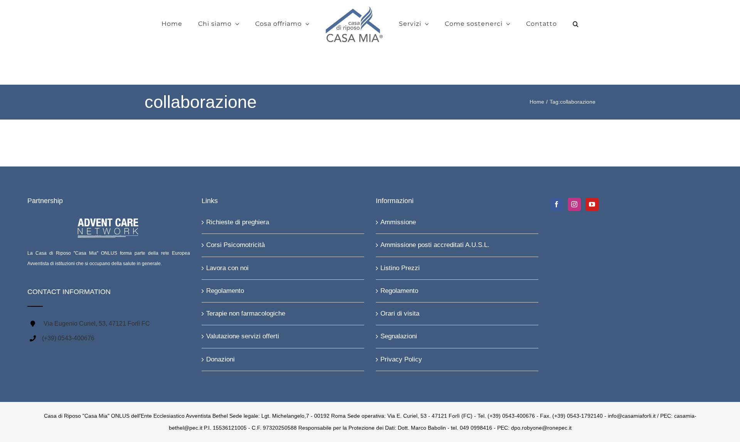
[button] (549, 24)
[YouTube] (592, 204)
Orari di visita (399, 313)
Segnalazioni (398, 336)
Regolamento (225, 290)
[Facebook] (556, 204)
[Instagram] (574, 204)
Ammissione (398, 222)
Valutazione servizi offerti (242, 336)
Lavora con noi (227, 268)
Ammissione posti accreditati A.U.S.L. (434, 245)
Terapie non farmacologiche (245, 313)
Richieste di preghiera (237, 222)
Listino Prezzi (400, 268)
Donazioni (220, 359)
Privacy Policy (401, 359)
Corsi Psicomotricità (235, 245)
